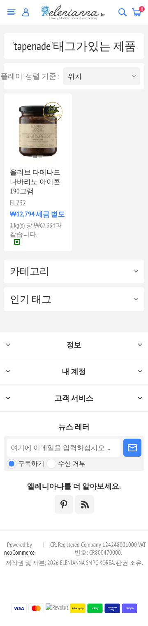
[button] (35, 156)
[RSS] (84, 504)
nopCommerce (19, 552)
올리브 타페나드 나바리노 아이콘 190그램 (35, 182)
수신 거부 (72, 463)
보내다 (132, 448)
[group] (38, 127)
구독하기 (31, 463)
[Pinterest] (64, 504)
